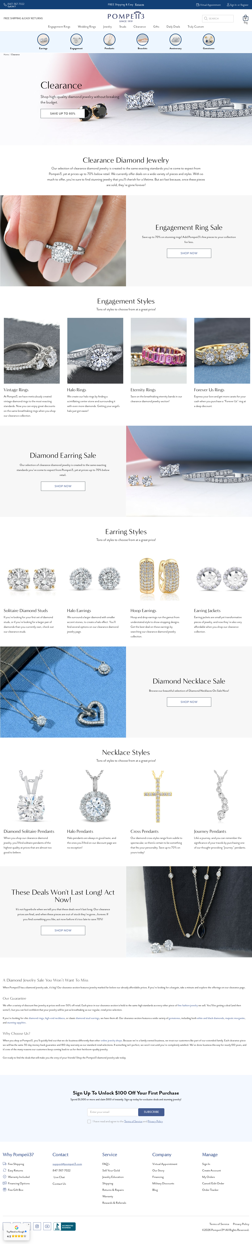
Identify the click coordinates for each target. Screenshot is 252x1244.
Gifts (156, 26)
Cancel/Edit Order (213, 1183)
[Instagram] (37, 1226)
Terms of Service (133, 1121)
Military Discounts (163, 1183)
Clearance (140, 26)
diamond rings (36, 1018)
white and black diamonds (210, 1018)
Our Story (158, 1170)
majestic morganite (235, 1018)
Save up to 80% (62, 113)
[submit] (206, 19)
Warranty (107, 1196)
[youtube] (47, 1226)
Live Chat (59, 1177)
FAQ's (106, 1164)
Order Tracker (210, 1190)
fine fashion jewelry (188, 1005)
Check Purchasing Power (153, 4)
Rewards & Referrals (114, 1203)
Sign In (233, 5)
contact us (59, 1184)
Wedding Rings (87, 26)
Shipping (107, 1183)
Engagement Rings (59, 26)
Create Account (211, 1170)
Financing (158, 1177)
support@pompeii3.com (67, 1164)
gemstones (174, 1018)
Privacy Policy (155, 1121)
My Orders (208, 1177)
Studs (122, 26)
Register (244, 5)
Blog (155, 1190)
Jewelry (107, 26)
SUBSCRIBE (151, 1112)
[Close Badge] (28, 1224)
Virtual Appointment (164, 1164)
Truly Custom (196, 26)
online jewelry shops (111, 1040)
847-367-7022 (61, 1170)
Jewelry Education (113, 1177)
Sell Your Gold (111, 1170)
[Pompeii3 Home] (126, 16)
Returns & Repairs (113, 1190)
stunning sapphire (16, 1022)
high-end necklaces (55, 1018)
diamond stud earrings (87, 1018)
